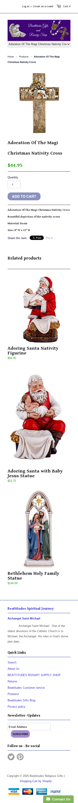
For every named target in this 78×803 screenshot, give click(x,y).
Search (12, 662)
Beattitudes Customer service (26, 687)
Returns (12, 681)
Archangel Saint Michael (24, 618)
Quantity (13, 177)
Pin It (49, 238)
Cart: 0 (66, 6)
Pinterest (13, 694)
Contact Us (60, 799)
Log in (25, 6)
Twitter (11, 756)
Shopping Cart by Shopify (36, 781)
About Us (13, 668)
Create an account (43, 6)
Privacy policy (16, 706)
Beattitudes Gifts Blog (21, 700)
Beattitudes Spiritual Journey (31, 609)
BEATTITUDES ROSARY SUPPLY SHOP (34, 675)
